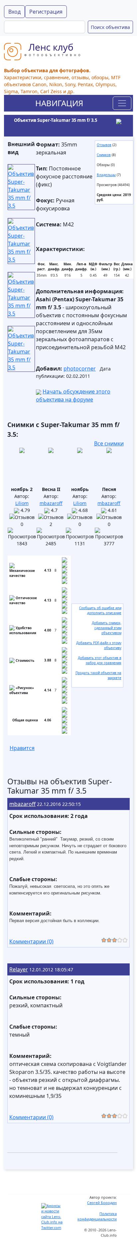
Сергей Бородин (102, 1202)
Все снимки (109, 443)
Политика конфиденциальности (97, 1216)
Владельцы (106, 174)
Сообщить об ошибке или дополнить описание (100, 610)
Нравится (22, 748)
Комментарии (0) (31, 941)
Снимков (104, 154)
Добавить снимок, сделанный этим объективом (106, 628)
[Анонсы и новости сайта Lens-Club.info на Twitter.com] (52, 1216)
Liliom (22, 503)
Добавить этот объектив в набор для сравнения (99, 660)
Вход (14, 11)
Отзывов (104, 144)
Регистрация (46, 11)
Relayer (18, 969)
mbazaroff (51, 503)
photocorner (80, 368)
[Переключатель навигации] (122, 103)
